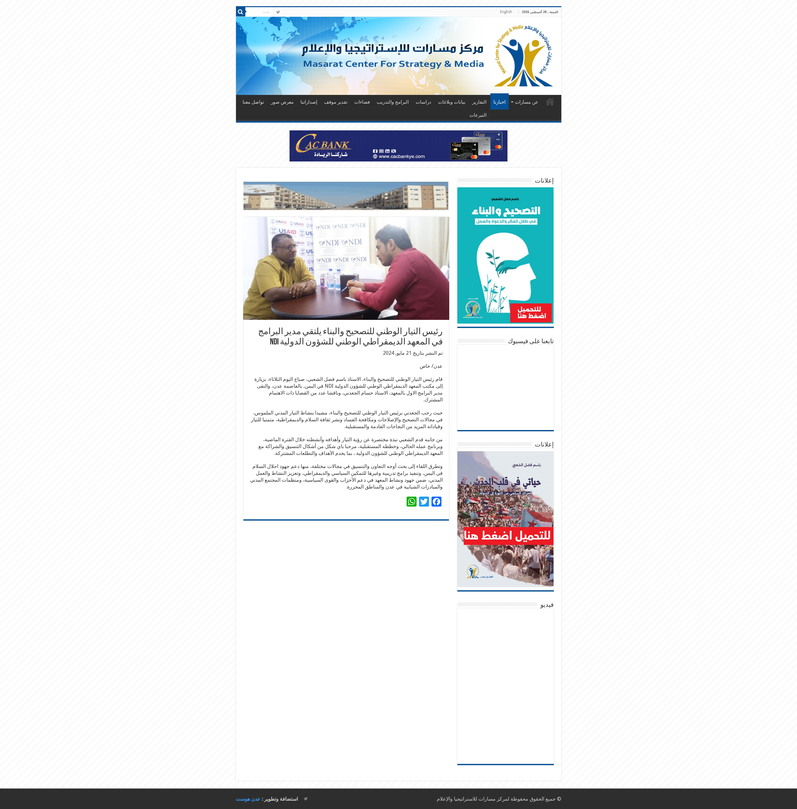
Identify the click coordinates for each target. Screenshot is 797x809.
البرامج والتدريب (393, 102)
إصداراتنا (308, 102)
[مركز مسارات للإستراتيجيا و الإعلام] (398, 56)
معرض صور (282, 102)
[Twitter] (278, 12)
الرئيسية (550, 101)
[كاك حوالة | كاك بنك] (398, 145)
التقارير (479, 102)
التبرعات (478, 115)
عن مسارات (526, 102)
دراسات (423, 102)
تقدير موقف (335, 102)
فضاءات (362, 102)
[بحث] (240, 11)
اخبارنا (499, 102)
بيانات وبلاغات (451, 102)
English (506, 12)
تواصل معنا (253, 102)
